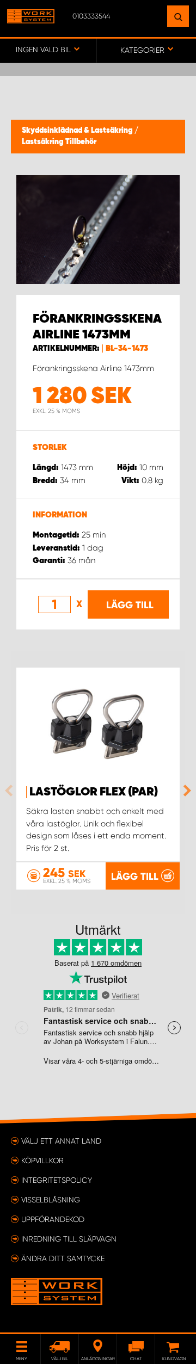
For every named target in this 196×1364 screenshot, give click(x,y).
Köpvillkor (42, 1160)
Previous (11, 790)
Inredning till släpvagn (69, 1239)
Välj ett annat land (61, 1141)
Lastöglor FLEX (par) (93, 792)
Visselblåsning (50, 1199)
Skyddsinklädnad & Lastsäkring (78, 130)
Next (184, 790)
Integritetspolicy (56, 1180)
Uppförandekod (52, 1219)
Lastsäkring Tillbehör (59, 142)
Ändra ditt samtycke (63, 1258)
